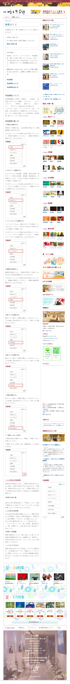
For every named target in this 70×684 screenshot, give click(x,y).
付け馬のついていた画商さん (51, 445)
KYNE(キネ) (46, 135)
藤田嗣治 (45, 171)
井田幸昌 (59, 135)
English (59, 627)
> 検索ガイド (61, 484)
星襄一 (51, 222)
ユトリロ (59, 247)
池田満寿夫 (45, 222)
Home (6, 20)
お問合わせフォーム (48, 340)
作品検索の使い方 (12, 87)
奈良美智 (52, 126)
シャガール (52, 238)
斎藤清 (58, 222)
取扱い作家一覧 (12, 44)
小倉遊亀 (52, 196)
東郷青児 (45, 161)
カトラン (45, 247)
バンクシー (59, 145)
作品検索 (10, 79)
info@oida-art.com (52, 338)
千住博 (58, 196)
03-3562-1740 (52, 336)
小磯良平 (52, 171)
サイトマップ (31, 627)
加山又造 (59, 187)
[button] (10, 4)
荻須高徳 (59, 161)
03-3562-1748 (36, 646)
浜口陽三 (52, 212)
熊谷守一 (52, 161)
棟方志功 (45, 212)
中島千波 (45, 196)
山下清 (58, 171)
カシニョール (53, 247)
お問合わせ (21, 627)
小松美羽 (52, 135)
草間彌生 (45, 126)
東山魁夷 (45, 187)
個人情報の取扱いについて (46, 627)
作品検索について (12, 83)
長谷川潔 (59, 212)
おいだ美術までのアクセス (35, 653)
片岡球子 (52, 187)
